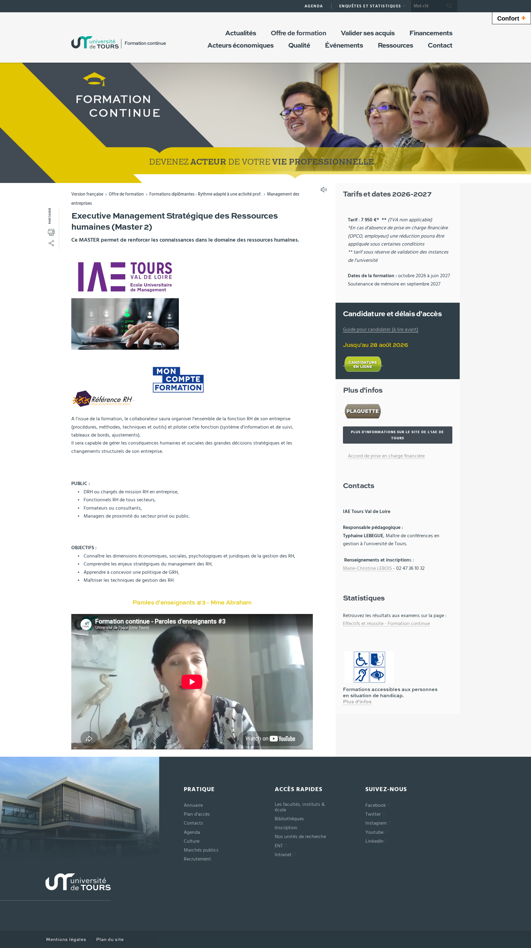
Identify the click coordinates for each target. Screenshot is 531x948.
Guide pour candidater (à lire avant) (380, 329)
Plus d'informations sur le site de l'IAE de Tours (397, 435)
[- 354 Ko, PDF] (363, 410)
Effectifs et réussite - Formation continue (386, 623)
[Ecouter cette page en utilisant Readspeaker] (324, 191)
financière (414, 455)
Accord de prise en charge (375, 455)
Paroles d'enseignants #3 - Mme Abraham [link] (192, 603)
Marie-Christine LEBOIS (368, 568)
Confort (511, 17)
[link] (192, 603)
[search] (426, 6)
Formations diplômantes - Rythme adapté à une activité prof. (205, 194)
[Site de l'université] (55, 887)
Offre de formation (126, 194)
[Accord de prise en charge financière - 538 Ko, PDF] (403, 456)
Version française (87, 194)
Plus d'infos (357, 702)
